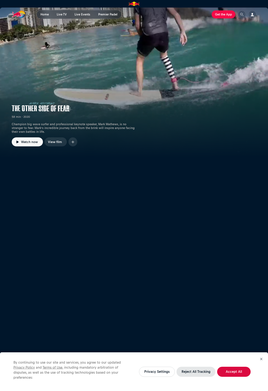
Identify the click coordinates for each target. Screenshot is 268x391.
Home (44, 14)
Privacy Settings (157, 371)
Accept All (234, 371)
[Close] (261, 359)
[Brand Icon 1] (134, 4)
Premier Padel (107, 14)
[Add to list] (72, 141)
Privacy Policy (24, 367)
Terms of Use (52, 367)
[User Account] (252, 14)
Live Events (82, 14)
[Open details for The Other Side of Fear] (134, 83)
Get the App (223, 14)
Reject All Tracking (196, 371)
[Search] (242, 14)
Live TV (62, 14)
